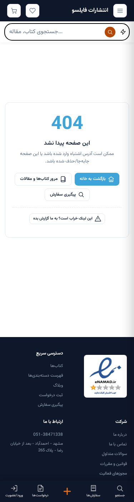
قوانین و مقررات (113, 464)
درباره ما (120, 434)
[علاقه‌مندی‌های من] (32, 10)
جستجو (120, 495)
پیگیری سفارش (63, 194)
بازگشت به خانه (93, 179)
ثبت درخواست (51, 395)
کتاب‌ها (56, 366)
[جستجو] (110, 32)
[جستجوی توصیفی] (123, 32)
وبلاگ (58, 385)
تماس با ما (118, 444)
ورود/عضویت (14, 495)
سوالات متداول (114, 454)
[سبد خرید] (14, 10)
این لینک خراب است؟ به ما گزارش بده (63, 219)
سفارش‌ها (93, 495)
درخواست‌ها (40, 495)
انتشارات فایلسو (90, 10)
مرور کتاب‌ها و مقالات (39, 179)
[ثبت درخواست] (67, 491)
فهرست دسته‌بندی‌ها (45, 375)
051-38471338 (48, 434)
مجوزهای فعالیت (113, 473)
